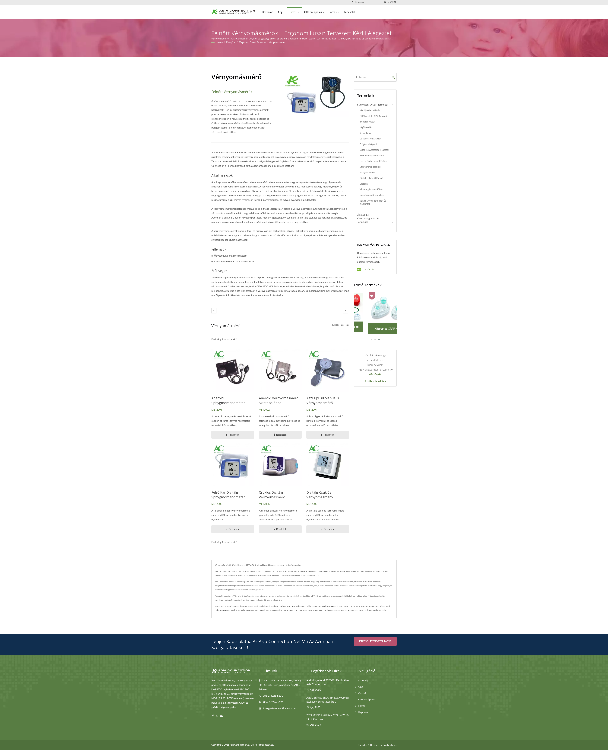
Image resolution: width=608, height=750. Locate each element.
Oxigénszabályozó (368, 144)
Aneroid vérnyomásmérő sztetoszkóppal (278, 400)
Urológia (364, 184)
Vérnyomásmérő (277, 42)
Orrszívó (308, 610)
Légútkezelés (366, 127)
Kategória (230, 42)
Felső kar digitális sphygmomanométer (228, 494)
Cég (280, 12)
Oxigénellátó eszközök (370, 139)
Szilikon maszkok (314, 606)
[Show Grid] (342, 325)
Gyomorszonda (345, 606)
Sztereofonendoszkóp (370, 167)
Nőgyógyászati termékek (372, 195)
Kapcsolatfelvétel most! (375, 641)
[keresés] (352, 2)
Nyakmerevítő (252, 610)
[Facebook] (213, 716)
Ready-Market (390, 745)
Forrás (333, 12)
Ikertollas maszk (367, 122)
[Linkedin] (221, 716)
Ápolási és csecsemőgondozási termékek (368, 218)
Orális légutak (264, 606)
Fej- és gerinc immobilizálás (373, 161)
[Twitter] (217, 716)
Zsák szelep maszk (250, 606)
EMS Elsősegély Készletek (372, 156)
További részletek (375, 381)
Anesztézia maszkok (369, 606)
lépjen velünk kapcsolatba (375, 610)
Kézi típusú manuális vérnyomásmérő (322, 400)
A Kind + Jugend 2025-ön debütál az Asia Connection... (327, 682)
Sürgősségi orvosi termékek (252, 42)
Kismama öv (339, 610)
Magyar (392, 2)
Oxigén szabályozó (222, 610)
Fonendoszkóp (276, 610)
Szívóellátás (365, 133)
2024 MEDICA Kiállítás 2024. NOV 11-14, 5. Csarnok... (327, 717)
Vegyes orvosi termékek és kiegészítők (373, 202)
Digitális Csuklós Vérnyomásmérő (319, 494)
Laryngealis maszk (298, 606)
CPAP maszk (350, 610)
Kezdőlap (267, 12)
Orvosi (293, 12)
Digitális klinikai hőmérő (371, 178)
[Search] (393, 77)
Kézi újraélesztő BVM (370, 110)
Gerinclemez (264, 610)
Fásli (233, 610)
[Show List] (347, 325)
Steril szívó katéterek (330, 606)
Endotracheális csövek (280, 606)
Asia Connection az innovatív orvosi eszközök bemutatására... (327, 699)
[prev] (213, 310)
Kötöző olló (240, 610)
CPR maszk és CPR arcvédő (373, 116)
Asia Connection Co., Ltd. (242, 745)
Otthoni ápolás (313, 12)
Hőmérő (301, 610)
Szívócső (356, 606)
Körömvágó (318, 610)
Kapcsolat (349, 12)
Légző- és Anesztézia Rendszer (374, 150)
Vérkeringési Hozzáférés (371, 189)
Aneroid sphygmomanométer (228, 400)
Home (220, 42)
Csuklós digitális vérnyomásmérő (272, 494)
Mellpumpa (328, 610)
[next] (345, 310)
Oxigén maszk (384, 606)
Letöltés (368, 269)
